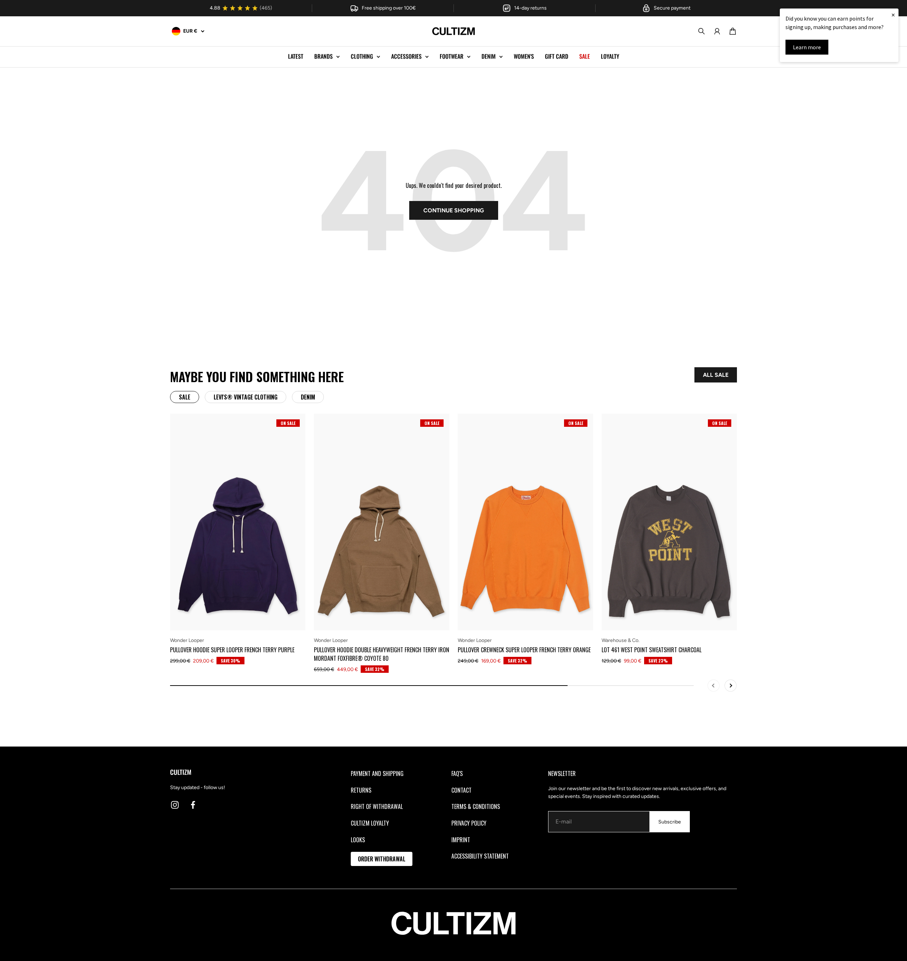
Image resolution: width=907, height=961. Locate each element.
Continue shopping (453, 210)
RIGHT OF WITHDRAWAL (377, 806)
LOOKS (358, 840)
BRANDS (323, 56)
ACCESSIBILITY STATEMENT (480, 856)
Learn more (807, 47)
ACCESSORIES (406, 56)
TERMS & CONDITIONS (475, 806)
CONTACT (461, 790)
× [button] (893, 14)
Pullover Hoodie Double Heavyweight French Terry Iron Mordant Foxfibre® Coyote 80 (381, 654)
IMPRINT (460, 840)
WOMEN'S (524, 56)
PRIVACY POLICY (468, 823)
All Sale (715, 374)
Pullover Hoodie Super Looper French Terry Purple (232, 650)
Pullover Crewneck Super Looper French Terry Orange (524, 650)
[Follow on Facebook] (193, 805)
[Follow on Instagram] (175, 805)
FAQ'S (457, 773)
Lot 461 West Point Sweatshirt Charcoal (652, 650)
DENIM (488, 56)
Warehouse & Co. (621, 640)
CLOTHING (362, 56)
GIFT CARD (556, 56)
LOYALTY (610, 56)
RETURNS (361, 790)
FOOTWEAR (451, 56)
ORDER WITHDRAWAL (381, 859)
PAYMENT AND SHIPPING (377, 773)
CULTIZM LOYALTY (370, 823)
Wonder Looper (187, 640)
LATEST (295, 56)
